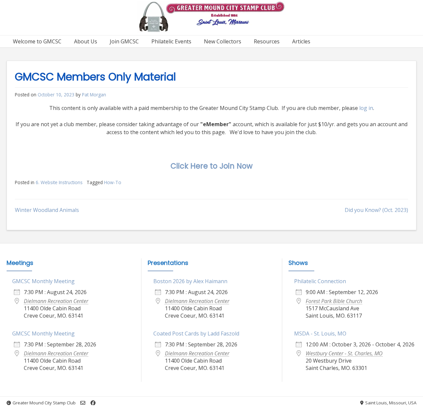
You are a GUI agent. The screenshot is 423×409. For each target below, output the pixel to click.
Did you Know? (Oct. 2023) (376, 210)
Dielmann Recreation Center (56, 301)
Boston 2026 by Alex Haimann (190, 281)
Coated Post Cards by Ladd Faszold (196, 333)
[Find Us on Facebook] (93, 402)
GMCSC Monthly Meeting (43, 281)
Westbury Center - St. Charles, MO (344, 353)
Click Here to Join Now (211, 166)
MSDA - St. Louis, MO (320, 333)
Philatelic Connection (320, 281)
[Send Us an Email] (83, 402)
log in (366, 108)
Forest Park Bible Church (334, 301)
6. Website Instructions (59, 182)
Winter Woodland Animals (47, 210)
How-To (112, 182)
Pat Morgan (94, 94)
